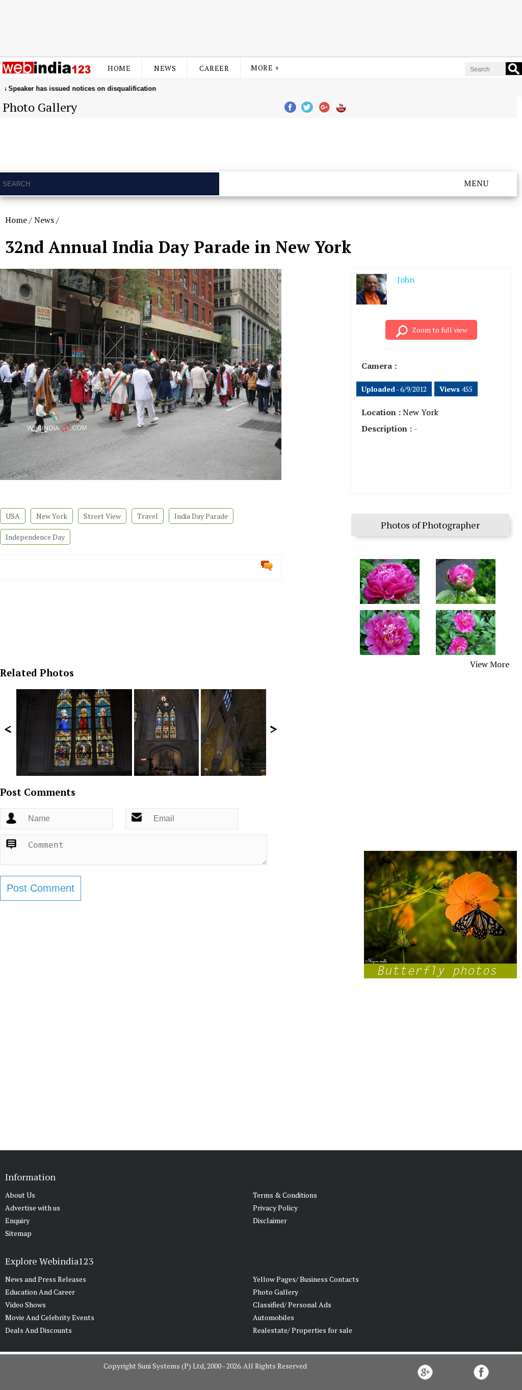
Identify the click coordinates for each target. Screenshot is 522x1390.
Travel (147, 516)
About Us (20, 1195)
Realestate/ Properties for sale (302, 1330)
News (165, 68)
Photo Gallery (275, 1292)
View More (489, 664)
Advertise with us (32, 1207)
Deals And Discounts (38, 1330)
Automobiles (273, 1317)
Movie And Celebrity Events (49, 1317)
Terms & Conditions (285, 1195)
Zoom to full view (439, 330)
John (405, 279)
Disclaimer (270, 1220)
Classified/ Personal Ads (292, 1304)
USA (13, 516)
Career (214, 68)
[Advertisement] (261, 27)
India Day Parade (201, 516)
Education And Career (40, 1292)
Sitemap (18, 1233)
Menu (476, 183)
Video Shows (25, 1304)
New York (51, 516)
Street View (102, 516)
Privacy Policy (275, 1207)
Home (119, 68)
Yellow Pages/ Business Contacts (306, 1279)
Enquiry (17, 1220)
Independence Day (35, 537)
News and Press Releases (45, 1279)
